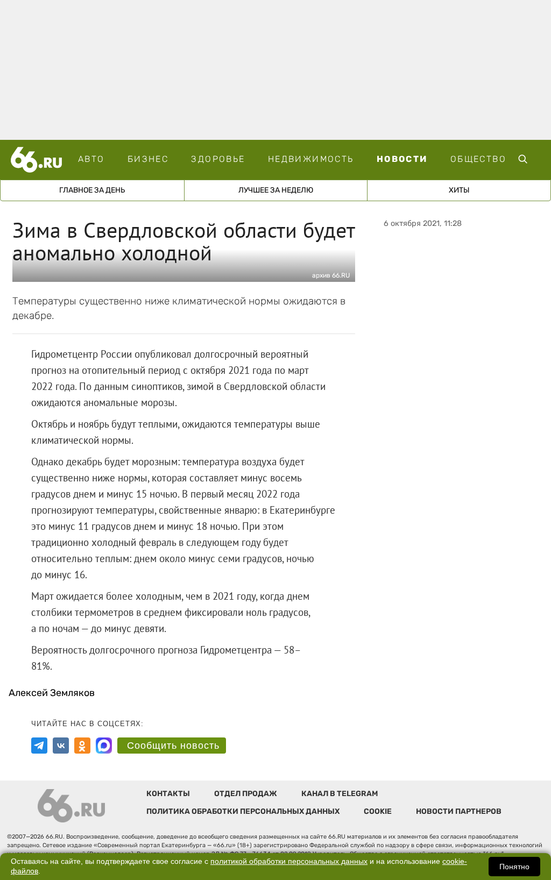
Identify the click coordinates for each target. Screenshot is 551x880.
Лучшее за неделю (275, 190)
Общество (478, 159)
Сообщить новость (173, 745)
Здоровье (218, 159)
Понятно (514, 866)
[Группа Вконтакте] (61, 745)
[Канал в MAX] (104, 745)
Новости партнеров (458, 811)
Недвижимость (311, 159)
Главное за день (92, 190)
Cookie (378, 811)
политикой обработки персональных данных (289, 861)
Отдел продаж (245, 793)
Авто (91, 159)
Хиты (459, 190)
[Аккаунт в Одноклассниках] (82, 745)
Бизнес (148, 159)
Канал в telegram (339, 793)
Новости (402, 159)
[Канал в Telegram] (39, 745)
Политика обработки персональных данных (243, 811)
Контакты (168, 793)
